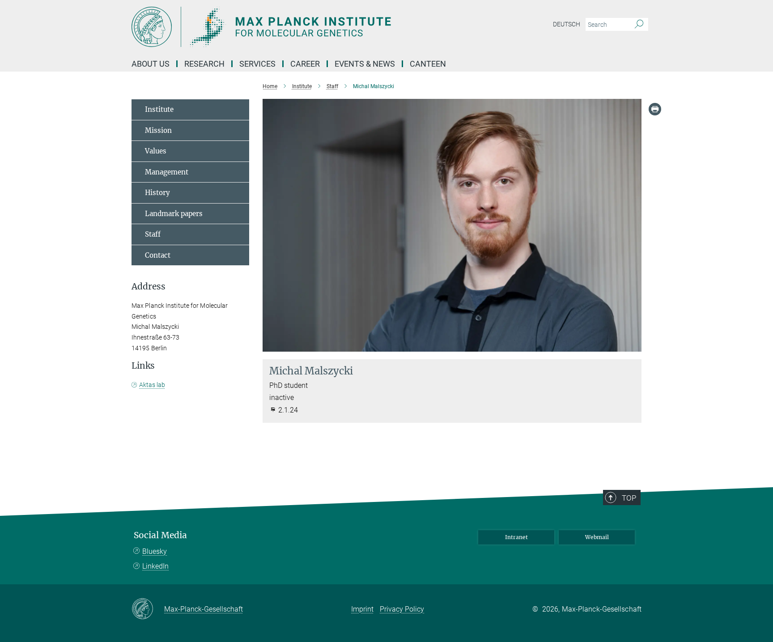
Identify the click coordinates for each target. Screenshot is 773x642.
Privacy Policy (402, 609)
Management (166, 172)
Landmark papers (174, 213)
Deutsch (566, 24)
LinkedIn (155, 566)
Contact (157, 255)
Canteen (428, 63)
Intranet (516, 537)
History (157, 192)
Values (155, 151)
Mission (158, 130)
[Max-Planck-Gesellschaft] (148, 609)
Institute (159, 109)
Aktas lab (152, 384)
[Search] (639, 24)
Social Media (160, 535)
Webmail (597, 537)
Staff (153, 234)
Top (629, 497)
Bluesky (154, 551)
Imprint (362, 609)
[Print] (655, 109)
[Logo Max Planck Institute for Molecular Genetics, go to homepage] (299, 27)
